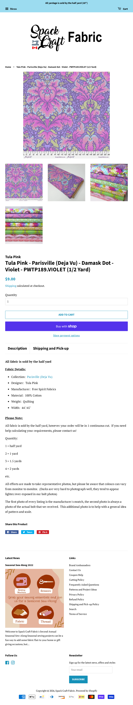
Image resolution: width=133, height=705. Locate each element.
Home (8, 67)
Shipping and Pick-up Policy (84, 604)
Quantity (11, 295)
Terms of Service (78, 614)
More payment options (66, 335)
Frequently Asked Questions (84, 584)
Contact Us (75, 570)
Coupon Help (76, 575)
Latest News (12, 558)
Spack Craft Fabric (65, 690)
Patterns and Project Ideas (83, 589)
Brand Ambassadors (79, 565)
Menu (13, 8)
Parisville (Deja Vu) (39, 377)
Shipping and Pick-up (51, 348)
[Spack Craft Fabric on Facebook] (7, 663)
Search (72, 609)
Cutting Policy (76, 579)
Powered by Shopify (86, 690)
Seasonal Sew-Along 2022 (19, 565)
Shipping (10, 286)
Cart (125, 9)
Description (17, 348)
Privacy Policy (76, 594)
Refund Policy (76, 599)
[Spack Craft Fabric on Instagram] (13, 663)
